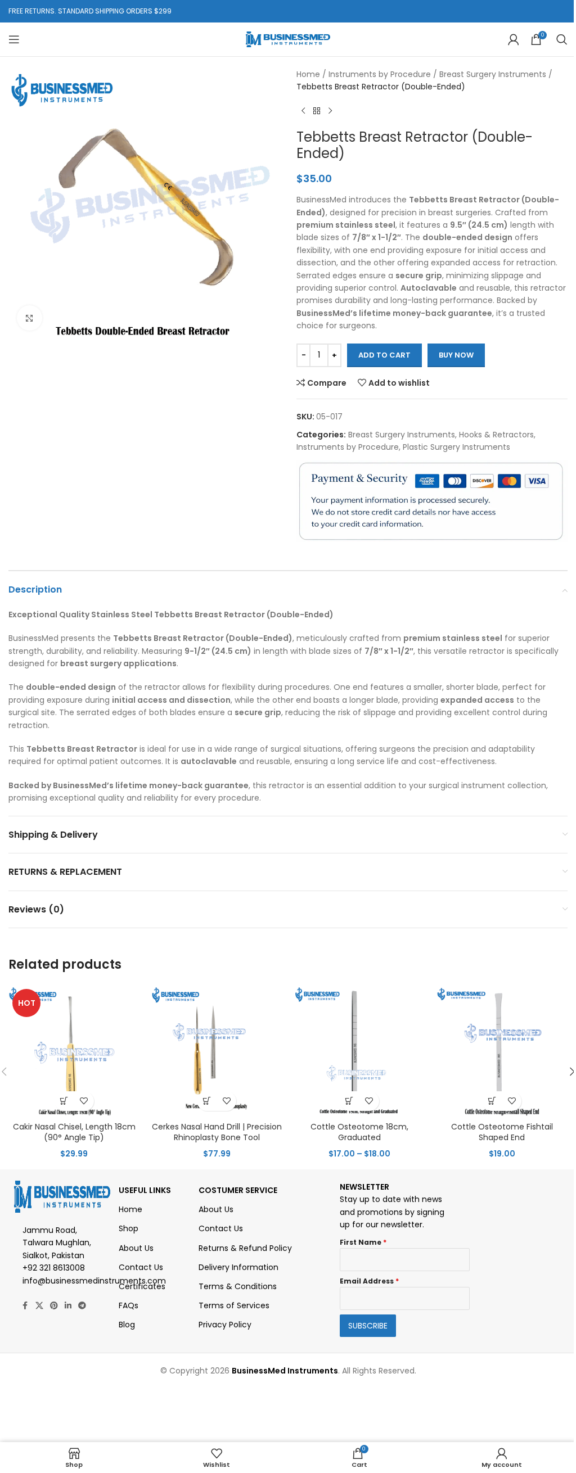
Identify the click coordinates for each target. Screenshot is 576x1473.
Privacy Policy (225, 1324)
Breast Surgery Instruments (492, 74)
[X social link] (39, 1305)
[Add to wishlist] (84, 1101)
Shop (128, 1228)
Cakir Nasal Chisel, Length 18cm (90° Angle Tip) (74, 1132)
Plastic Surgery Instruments (456, 447)
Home (308, 74)
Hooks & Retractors (496, 434)
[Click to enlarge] (29, 318)
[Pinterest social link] (54, 1305)
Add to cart (384, 355)
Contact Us (141, 1267)
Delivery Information (238, 1267)
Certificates (142, 1286)
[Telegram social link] (82, 1305)
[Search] (562, 39)
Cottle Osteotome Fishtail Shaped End (502, 1132)
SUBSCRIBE (368, 1325)
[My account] (513, 39)
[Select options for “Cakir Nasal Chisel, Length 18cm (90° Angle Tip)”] (64, 1101)
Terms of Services (234, 1305)
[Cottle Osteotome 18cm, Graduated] (359, 1051)
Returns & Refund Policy (245, 1248)
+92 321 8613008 (53, 1267)
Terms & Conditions (238, 1286)
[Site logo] (288, 38)
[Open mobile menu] (14, 39)
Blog (127, 1324)
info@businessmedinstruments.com (94, 1280)
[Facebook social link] (25, 1305)
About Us (136, 1248)
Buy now (456, 355)
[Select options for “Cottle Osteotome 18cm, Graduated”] (349, 1101)
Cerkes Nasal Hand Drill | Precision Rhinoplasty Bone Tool (217, 1132)
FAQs (128, 1305)
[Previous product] (303, 111)
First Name (363, 1242)
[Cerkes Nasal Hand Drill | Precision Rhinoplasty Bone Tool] (217, 1051)
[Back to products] (316, 111)
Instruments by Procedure (379, 74)
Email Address (369, 1281)
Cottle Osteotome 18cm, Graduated (359, 1132)
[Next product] (330, 111)
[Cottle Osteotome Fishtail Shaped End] (502, 1051)
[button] (207, 1101)
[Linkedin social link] (68, 1305)
